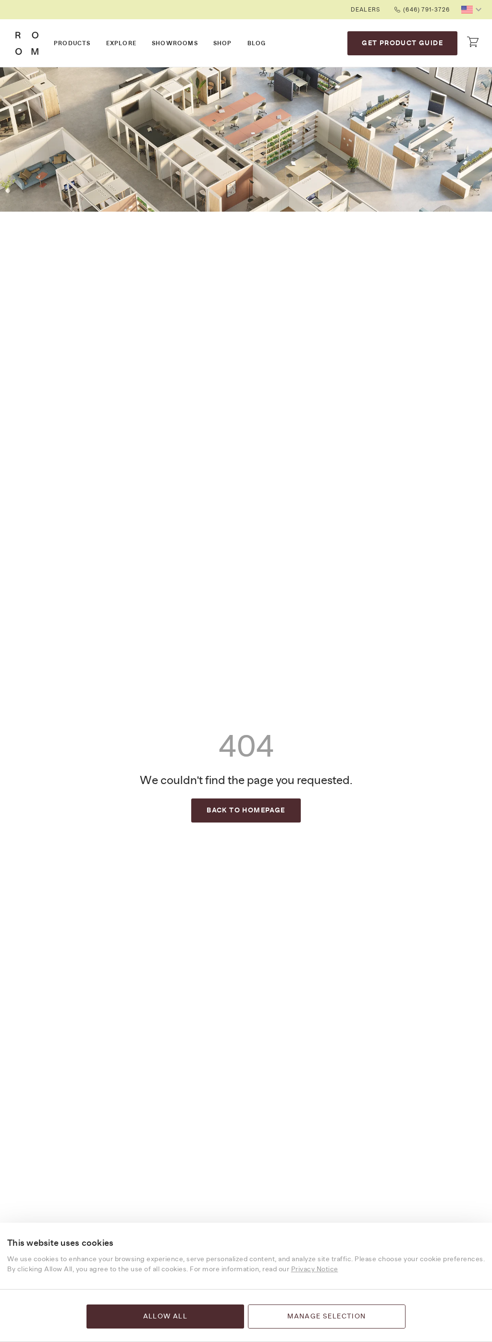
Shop (222, 43)
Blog (256, 43)
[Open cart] (472, 42)
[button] (472, 9)
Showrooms (175, 43)
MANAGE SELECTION (326, 1316)
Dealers (365, 10)
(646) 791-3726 (426, 10)
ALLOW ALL (165, 1316)
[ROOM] (26, 43)
